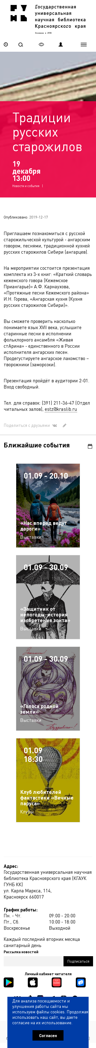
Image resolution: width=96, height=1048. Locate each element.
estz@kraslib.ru (61, 409)
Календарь (88, 446)
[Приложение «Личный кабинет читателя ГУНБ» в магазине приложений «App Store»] (33, 982)
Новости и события (25, 186)
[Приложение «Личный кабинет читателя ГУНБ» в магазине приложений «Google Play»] (9, 982)
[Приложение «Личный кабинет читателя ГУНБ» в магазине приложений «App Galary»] (57, 982)
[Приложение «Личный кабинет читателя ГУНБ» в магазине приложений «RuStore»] (81, 982)
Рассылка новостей (21, 951)
